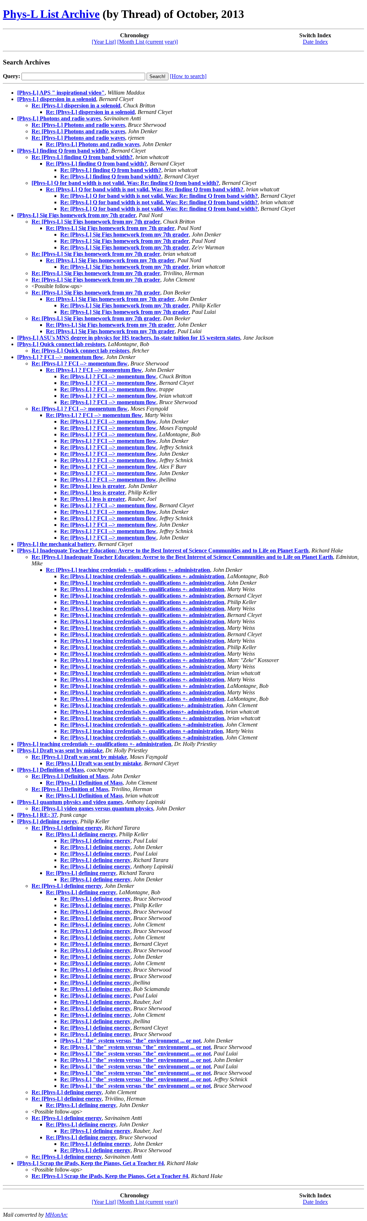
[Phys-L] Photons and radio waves (59, 118)
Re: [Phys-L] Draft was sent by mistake (79, 757)
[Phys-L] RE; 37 (37, 815)
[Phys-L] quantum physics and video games (70, 802)
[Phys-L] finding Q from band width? (62, 151)
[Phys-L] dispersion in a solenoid (56, 99)
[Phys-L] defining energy (47, 821)
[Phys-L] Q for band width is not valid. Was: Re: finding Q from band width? (125, 183)
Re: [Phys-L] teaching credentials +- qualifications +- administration (128, 570)
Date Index (315, 42)
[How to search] (188, 76)
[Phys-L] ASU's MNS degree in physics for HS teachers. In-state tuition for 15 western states (128, 338)
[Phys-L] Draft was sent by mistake (60, 750)
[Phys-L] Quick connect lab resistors (61, 344)
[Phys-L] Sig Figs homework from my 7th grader (76, 215)
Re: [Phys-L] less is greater (92, 486)
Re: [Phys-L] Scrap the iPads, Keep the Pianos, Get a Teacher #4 (110, 1176)
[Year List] (104, 42)
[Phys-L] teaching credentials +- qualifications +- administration (94, 744)
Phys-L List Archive (51, 14)
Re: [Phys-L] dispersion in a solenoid (76, 105)
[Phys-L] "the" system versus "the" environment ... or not (130, 1041)
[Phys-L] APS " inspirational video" (61, 93)
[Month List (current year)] (147, 42)
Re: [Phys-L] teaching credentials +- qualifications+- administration (141, 705)
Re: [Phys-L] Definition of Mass (70, 776)
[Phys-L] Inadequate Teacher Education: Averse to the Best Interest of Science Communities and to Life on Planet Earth (163, 550)
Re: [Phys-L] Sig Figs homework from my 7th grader (96, 222)
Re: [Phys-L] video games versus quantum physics (92, 808)
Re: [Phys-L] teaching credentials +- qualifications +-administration (141, 725)
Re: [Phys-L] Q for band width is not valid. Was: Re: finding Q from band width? (144, 189)
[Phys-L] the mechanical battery (56, 544)
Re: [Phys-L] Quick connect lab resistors (80, 351)
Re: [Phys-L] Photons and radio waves (78, 125)
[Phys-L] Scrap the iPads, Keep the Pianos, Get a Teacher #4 (90, 1163)
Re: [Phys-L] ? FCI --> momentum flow (80, 363)
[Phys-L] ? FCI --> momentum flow (60, 357)
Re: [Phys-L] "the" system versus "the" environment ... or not (135, 1047)
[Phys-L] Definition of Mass (50, 770)
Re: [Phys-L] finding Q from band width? (82, 157)
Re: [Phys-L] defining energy (67, 828)
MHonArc (56, 1215)
